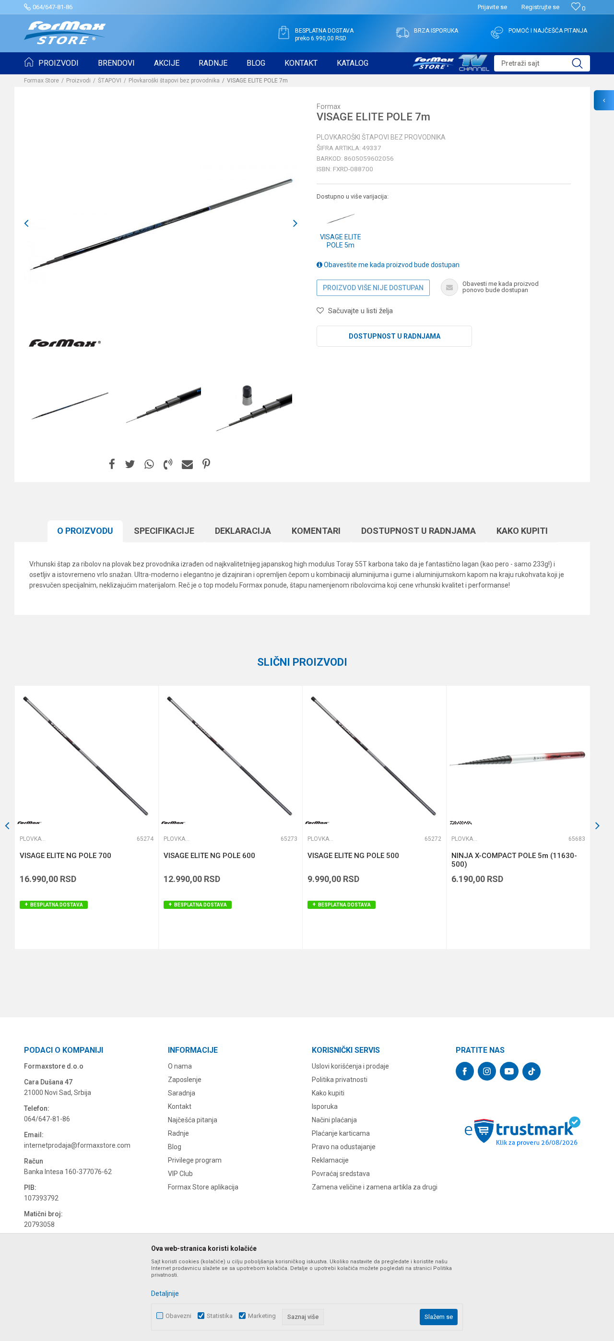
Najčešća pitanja (192, 1120)
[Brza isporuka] (402, 32)
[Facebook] (112, 464)
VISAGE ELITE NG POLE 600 (209, 855)
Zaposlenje (184, 1079)
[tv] (451, 61)
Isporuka (325, 1106)
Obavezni (178, 1315)
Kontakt (179, 1106)
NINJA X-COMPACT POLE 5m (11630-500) (514, 860)
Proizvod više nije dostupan (373, 288)
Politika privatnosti (339, 1079)
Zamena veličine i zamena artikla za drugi (374, 1187)
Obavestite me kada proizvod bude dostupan (391, 265)
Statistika (220, 1315)
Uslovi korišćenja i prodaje (350, 1066)
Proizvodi (78, 80)
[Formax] (65, 343)
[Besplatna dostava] (283, 32)
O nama (180, 1066)
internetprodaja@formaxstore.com (77, 1145)
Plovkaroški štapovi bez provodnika (174, 80)
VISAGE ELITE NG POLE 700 (65, 855)
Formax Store (41, 80)
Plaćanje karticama (341, 1133)
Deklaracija (243, 531)
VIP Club (180, 1173)
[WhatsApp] (149, 464)
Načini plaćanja (334, 1120)
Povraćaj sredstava (341, 1173)
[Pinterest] (206, 464)
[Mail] (187, 464)
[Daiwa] (461, 823)
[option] (69, 406)
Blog (174, 1147)
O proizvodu (85, 531)
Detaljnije (165, 1293)
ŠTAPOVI (109, 80)
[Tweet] (130, 464)
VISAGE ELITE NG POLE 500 (353, 855)
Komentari (316, 531)
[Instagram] (487, 1071)
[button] (542, 63)
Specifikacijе (164, 531)
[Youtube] (509, 1071)
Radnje (178, 1133)
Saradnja (181, 1093)
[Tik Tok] (531, 1071)
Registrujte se (540, 7)
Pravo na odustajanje (344, 1147)
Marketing (262, 1315)
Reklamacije (330, 1160)
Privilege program (195, 1160)
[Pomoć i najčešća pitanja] (497, 32)
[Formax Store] (65, 33)
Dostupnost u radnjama (394, 336)
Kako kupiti (522, 531)
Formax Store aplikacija (203, 1187)
